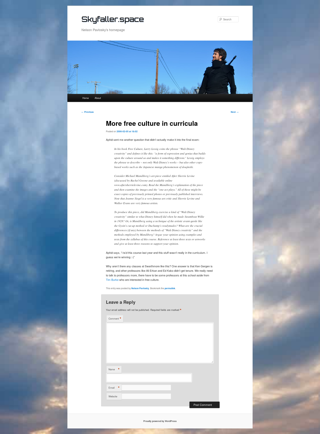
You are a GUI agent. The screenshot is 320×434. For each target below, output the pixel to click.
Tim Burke (112, 280)
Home (85, 98)
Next (235, 112)
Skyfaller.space (112, 19)
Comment (115, 319)
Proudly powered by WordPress (160, 421)
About (98, 98)
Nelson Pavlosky (140, 288)
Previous (87, 112)
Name (114, 369)
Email (114, 388)
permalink (170, 288)
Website (113, 396)
